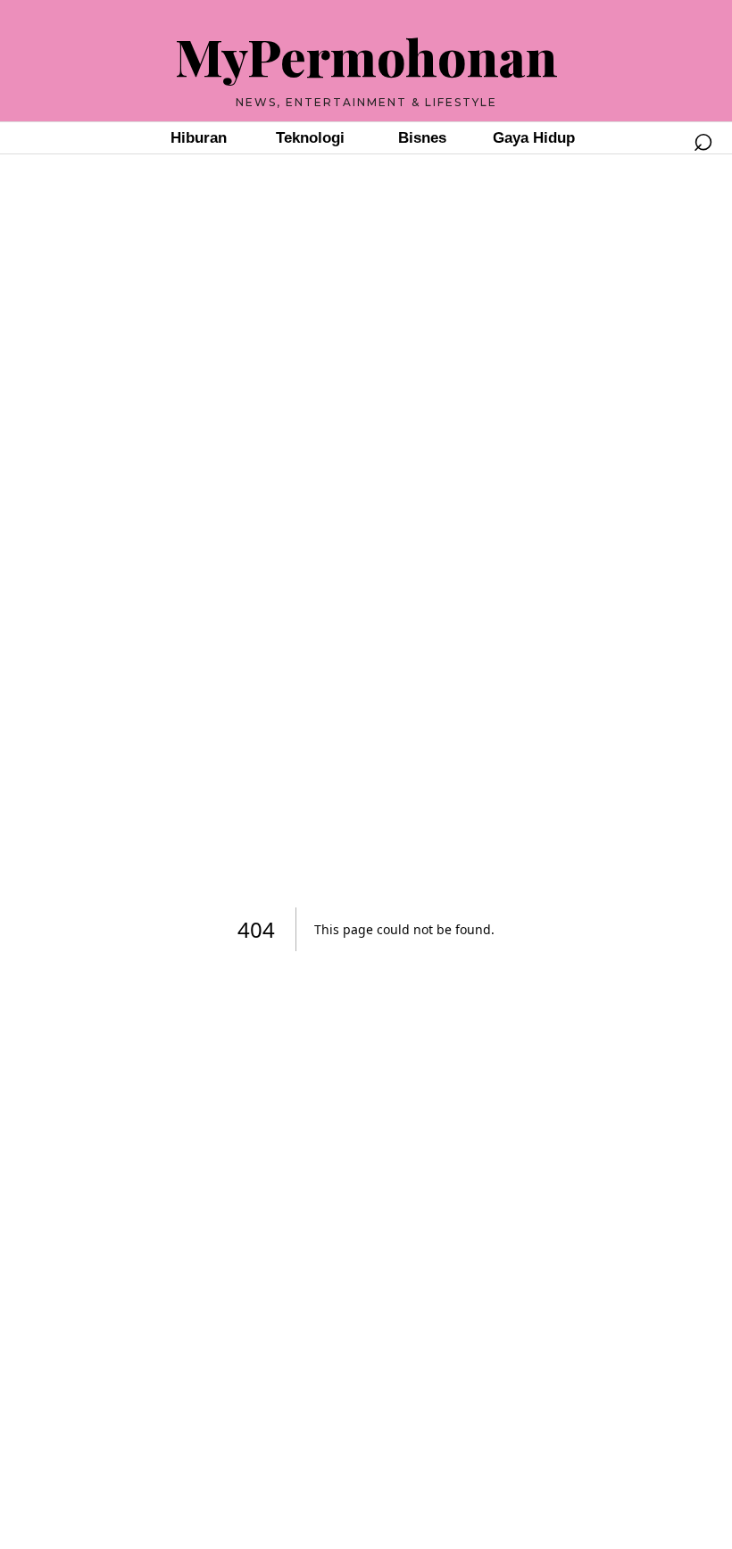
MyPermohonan (366, 55)
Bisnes (422, 137)
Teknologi (310, 137)
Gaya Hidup (534, 137)
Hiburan (199, 137)
